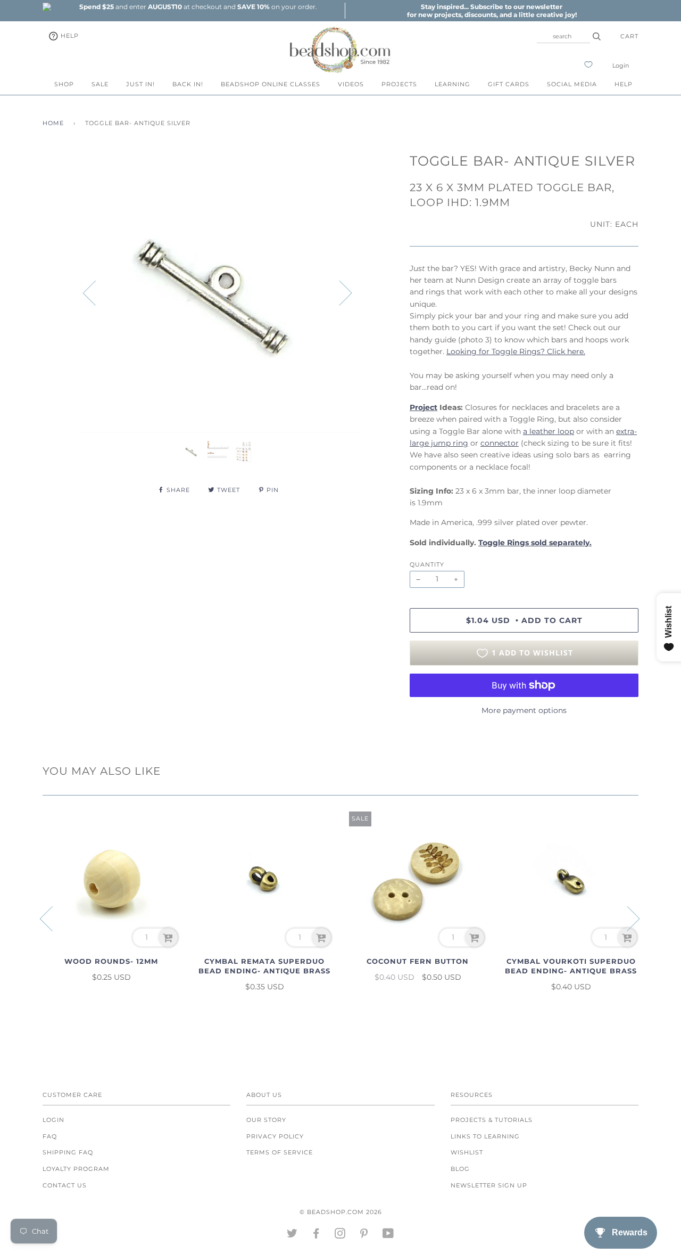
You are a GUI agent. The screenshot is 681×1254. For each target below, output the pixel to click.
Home (53, 123)
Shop (64, 84)
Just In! (140, 84)
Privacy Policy (275, 1136)
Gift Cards (508, 84)
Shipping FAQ (68, 1152)
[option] (198, 7)
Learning (452, 84)
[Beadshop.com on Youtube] (388, 1235)
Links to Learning (485, 1136)
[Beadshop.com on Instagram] (340, 1235)
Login (620, 65)
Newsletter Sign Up (489, 1185)
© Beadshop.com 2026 (341, 1212)
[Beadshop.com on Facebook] (316, 1235)
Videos (351, 84)
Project (423, 407)
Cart (629, 36)
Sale (100, 84)
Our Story (266, 1120)
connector (499, 443)
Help (69, 35)
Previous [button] (96, 292)
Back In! (187, 84)
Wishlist (467, 1152)
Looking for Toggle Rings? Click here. (515, 351)
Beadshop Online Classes (270, 84)
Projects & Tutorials (492, 1120)
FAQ (50, 1136)
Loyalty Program (76, 1169)
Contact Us (65, 1185)
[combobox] (563, 36)
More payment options (524, 710)
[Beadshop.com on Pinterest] (364, 1235)
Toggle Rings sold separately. (535, 542)
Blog (460, 1169)
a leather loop (548, 431)
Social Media (572, 84)
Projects (399, 84)
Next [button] (339, 292)
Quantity (427, 564)
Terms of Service (279, 1152)
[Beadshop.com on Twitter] (292, 1235)
